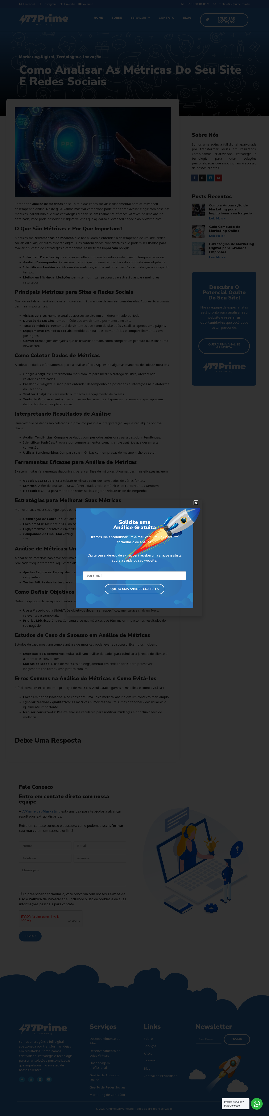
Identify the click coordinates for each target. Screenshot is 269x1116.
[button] (196, 502)
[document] (134, 558)
